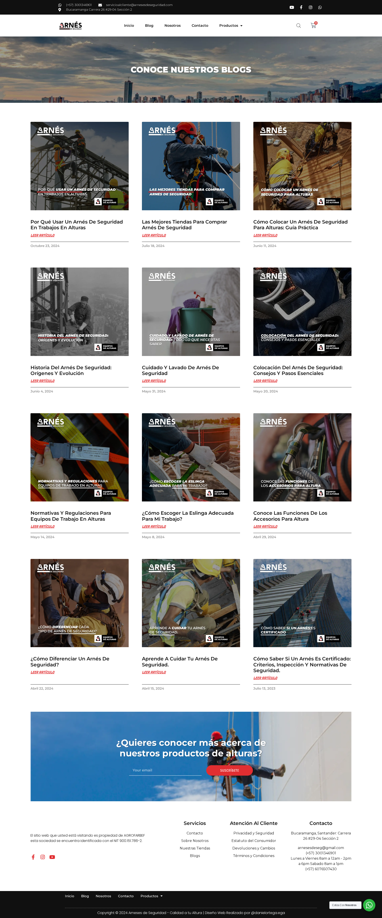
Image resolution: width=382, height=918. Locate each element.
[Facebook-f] (33, 857)
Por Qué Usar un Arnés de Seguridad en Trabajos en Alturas (77, 225)
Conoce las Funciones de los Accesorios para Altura (290, 516)
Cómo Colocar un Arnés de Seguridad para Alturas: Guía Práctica (300, 225)
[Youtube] (52, 857)
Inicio (129, 25)
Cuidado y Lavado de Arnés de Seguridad (180, 370)
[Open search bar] (298, 25)
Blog (149, 25)
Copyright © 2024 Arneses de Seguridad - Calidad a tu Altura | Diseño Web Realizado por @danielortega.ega (191, 912)
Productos (228, 25)
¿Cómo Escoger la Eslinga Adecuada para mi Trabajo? (188, 516)
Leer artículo (42, 235)
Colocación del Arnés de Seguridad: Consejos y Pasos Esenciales (298, 370)
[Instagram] (42, 857)
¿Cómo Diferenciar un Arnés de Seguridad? (70, 661)
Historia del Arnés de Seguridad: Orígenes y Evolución (71, 370)
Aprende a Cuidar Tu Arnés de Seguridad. (180, 661)
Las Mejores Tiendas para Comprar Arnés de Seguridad (184, 225)
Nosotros (172, 25)
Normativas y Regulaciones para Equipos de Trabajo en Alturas (71, 516)
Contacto (200, 25)
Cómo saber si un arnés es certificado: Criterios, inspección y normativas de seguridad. (302, 664)
